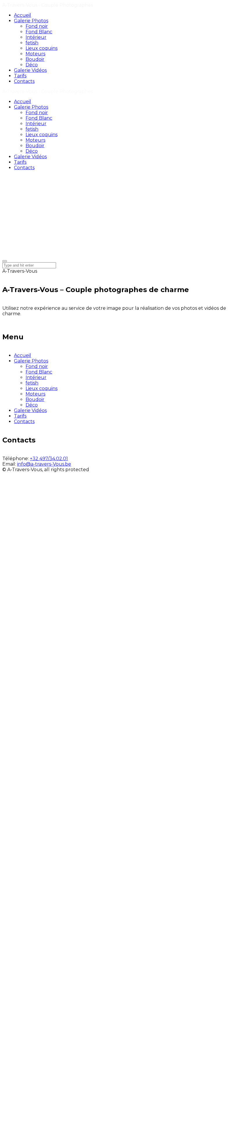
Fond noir (37, 366)
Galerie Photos (31, 361)
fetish (32, 383)
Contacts (24, 421)
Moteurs (35, 394)
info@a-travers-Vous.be (44, 464)
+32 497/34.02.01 (49, 458)
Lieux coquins (41, 388)
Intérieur (36, 377)
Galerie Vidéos (30, 410)
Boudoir (35, 399)
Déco (32, 405)
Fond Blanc (39, 372)
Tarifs (20, 416)
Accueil (22, 355)
